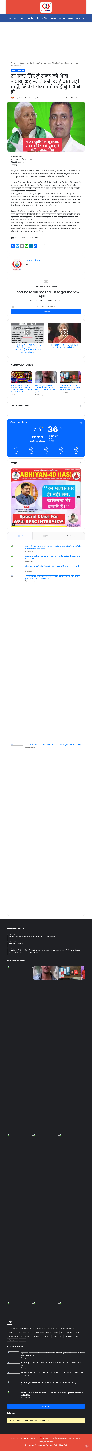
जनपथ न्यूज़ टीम (43, 1445)
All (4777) (46, 1406)
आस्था (78, 18)
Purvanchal (68, 1336)
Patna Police (57, 1336)
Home (15, 63)
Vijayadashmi (13, 1340)
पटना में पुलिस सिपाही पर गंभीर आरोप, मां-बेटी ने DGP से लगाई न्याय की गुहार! (50, 1383)
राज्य (21, 18)
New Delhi (36, 1336)
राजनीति (30, 18)
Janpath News (19, 98)
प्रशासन (62, 18)
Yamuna (22, 1340)
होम (10, 18)
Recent (45, 536)
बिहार (21, 63)
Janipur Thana (13, 1336)
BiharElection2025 (14, 1332)
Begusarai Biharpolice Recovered (47, 1328)
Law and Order (25, 1336)
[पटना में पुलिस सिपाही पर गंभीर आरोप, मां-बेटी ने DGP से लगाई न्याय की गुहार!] (20, 1141)
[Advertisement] (46, 41)
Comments (71, 536)
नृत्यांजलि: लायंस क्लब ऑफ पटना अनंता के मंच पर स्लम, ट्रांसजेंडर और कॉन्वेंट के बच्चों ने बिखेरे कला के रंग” (21, 388)
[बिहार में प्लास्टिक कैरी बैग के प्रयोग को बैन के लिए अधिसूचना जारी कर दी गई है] (17, 827)
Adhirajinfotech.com (46, 1442)
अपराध (53, 18)
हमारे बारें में (32, 1445)
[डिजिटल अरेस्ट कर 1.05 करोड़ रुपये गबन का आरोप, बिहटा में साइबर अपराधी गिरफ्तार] (70, 377)
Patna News (46, 1336)
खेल (37, 18)
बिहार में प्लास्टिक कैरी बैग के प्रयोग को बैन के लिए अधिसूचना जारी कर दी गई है (53, 745)
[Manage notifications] (87, 1446)
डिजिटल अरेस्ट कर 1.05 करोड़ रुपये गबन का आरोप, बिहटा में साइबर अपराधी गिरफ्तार (70, 387)
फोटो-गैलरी (53, 1445)
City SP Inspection (66, 1332)
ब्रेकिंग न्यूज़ (21, 71)
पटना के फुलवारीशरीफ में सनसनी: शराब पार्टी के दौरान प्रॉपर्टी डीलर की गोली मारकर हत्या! (45, 388)
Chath (56, 1332)
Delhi (77, 1332)
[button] (13, 524)
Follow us (11, 1413)
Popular (20, 536)
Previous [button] (13, 497)
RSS (76, 1336)
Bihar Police (27, 1332)
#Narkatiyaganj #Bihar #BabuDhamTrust (21, 1328)
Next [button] (78, 497)
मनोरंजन (45, 18)
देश (15, 18)
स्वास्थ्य (70, 18)
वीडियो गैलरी (63, 1445)
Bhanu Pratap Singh (67, 1328)
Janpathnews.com (48, 1438)
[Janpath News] (46, 7)
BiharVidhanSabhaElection (42, 1332)
